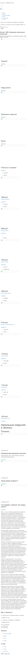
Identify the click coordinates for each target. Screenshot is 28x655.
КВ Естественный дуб (6, 293)
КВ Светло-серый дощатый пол (8, 324)
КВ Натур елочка (4, 230)
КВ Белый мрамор (5, 199)
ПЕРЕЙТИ (3, 64)
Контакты (6, 27)
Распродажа (5, 18)
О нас (4, 19)
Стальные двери (6, 15)
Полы (4, 12)
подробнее (3, 201)
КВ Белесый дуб (4, 261)
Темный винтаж (4, 355)
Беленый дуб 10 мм (5, 418)
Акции (5, 640)
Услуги (5, 649)
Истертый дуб (4, 387)
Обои (4, 16)
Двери (4, 14)
